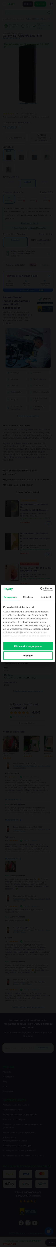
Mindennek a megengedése (28, 646)
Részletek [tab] (28, 597)
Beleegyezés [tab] (10, 597)
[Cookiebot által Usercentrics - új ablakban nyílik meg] (40, 589)
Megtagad (28, 655)
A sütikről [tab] (46, 597)
